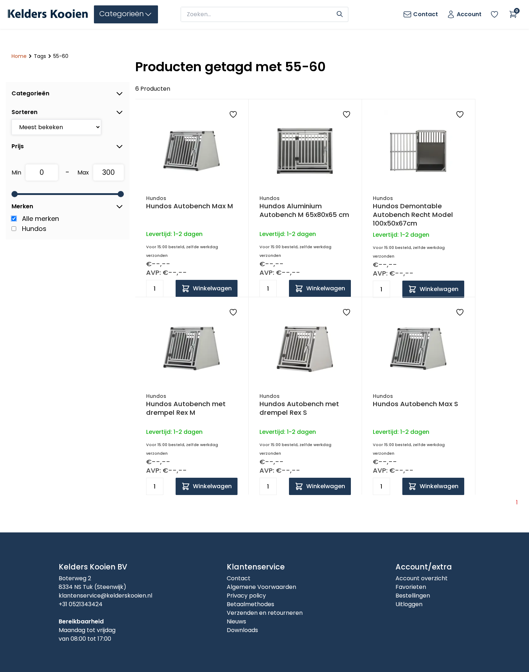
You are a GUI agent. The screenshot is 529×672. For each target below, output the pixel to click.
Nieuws (236, 621)
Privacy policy (246, 595)
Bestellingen (412, 595)
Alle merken (40, 218)
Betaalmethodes (250, 604)
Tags (40, 56)
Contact (238, 578)
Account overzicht (421, 578)
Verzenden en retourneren (265, 613)
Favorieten (410, 587)
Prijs (18, 146)
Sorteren (24, 112)
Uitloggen (408, 604)
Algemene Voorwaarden (261, 587)
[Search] (339, 13)
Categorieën (30, 93)
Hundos (34, 228)
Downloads (242, 630)
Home (19, 56)
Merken (22, 206)
